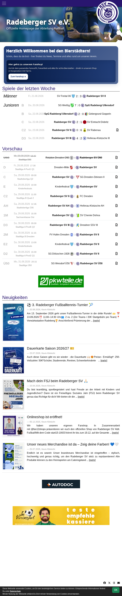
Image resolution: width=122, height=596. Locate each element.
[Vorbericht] (116, 157)
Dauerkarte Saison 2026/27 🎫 (50, 348)
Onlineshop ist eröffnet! (44, 417)
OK (116, 590)
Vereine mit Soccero (61, 497)
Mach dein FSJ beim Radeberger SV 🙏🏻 (57, 381)
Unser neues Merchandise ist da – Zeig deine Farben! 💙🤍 (73, 444)
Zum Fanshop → (18, 76)
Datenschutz (15, 591)
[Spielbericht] (117, 130)
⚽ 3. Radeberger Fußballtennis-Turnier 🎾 (60, 305)
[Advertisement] (61, 553)
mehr (96, 320)
